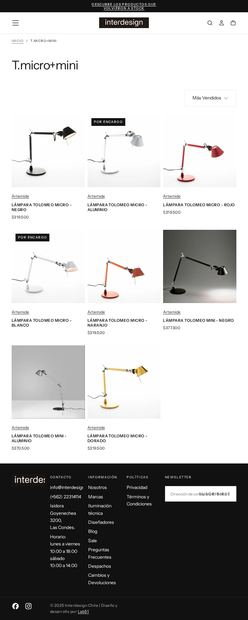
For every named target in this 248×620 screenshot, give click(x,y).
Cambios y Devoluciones (102, 578)
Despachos (99, 566)
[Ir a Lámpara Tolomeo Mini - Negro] (199, 266)
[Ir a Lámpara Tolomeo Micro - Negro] (48, 151)
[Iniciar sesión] (221, 23)
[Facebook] (15, 606)
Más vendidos (206, 98)
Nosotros (97, 487)
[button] (15, 23)
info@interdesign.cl (66, 487)
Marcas (95, 497)
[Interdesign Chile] (37, 480)
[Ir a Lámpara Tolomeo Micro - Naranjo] (124, 266)
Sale (92, 541)
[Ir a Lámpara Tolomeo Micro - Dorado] (124, 382)
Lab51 (83, 611)
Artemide (20, 196)
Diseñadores (101, 522)
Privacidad (137, 487)
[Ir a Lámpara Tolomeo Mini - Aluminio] (48, 382)
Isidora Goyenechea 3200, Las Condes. (63, 516)
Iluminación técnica (99, 509)
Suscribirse (215, 494)
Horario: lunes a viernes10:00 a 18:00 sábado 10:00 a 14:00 (65, 551)
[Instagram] (28, 606)
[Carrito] (233, 23)
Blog (92, 531)
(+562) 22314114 (65, 497)
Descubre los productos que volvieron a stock (124, 6)
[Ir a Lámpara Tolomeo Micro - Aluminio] (124, 151)
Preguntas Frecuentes (99, 553)
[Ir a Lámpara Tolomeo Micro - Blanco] (48, 266)
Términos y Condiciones (139, 500)
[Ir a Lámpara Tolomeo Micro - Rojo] (199, 151)
